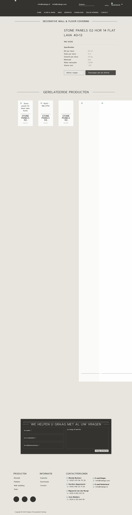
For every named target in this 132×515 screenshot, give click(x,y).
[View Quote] (107, 3)
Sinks (16, 489)
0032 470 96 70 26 (78, 480)
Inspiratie (43, 478)
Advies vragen (72, 72)
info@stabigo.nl (44, 4)
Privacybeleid (36, 512)
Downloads (44, 481)
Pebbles (17, 481)
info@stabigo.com (59, 4)
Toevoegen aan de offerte (98, 72)
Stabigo (28, 512)
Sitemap (43, 512)
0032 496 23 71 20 (77, 486)
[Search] (94, 4)
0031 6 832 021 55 (77, 493)
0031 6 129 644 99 (77, 499)
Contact (43, 485)
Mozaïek (17, 478)
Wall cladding (19, 485)
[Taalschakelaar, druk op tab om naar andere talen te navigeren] (116, 4)
